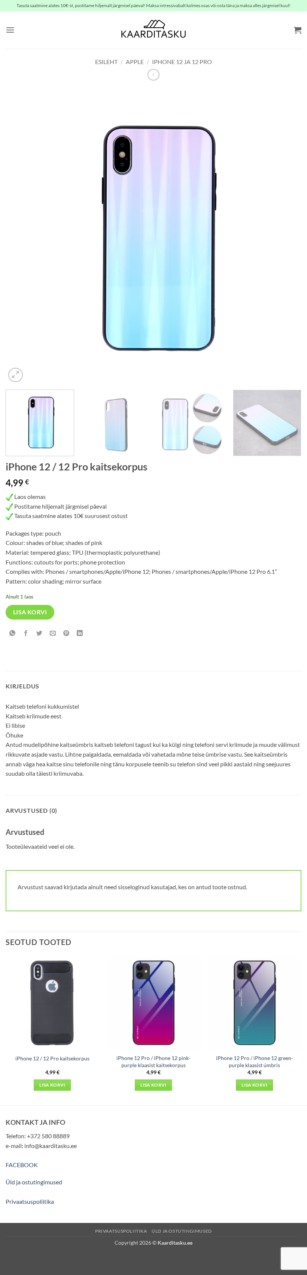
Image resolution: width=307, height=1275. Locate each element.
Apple (135, 61)
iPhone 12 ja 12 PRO (182, 61)
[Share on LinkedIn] (80, 633)
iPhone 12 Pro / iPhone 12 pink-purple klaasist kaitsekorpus (153, 1061)
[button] (10, 30)
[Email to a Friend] (53, 633)
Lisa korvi (30, 612)
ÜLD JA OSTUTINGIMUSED (182, 1231)
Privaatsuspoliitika (30, 1201)
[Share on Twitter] (39, 633)
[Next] (286, 236)
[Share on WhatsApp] (12, 633)
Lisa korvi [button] (52, 1084)
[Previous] (21, 236)
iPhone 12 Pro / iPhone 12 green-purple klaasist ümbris (254, 1061)
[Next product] (153, 75)
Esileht (106, 61)
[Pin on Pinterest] (66, 633)
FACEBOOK (22, 1164)
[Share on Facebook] (26, 633)
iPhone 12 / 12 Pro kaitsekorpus (52, 1058)
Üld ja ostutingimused (34, 1181)
